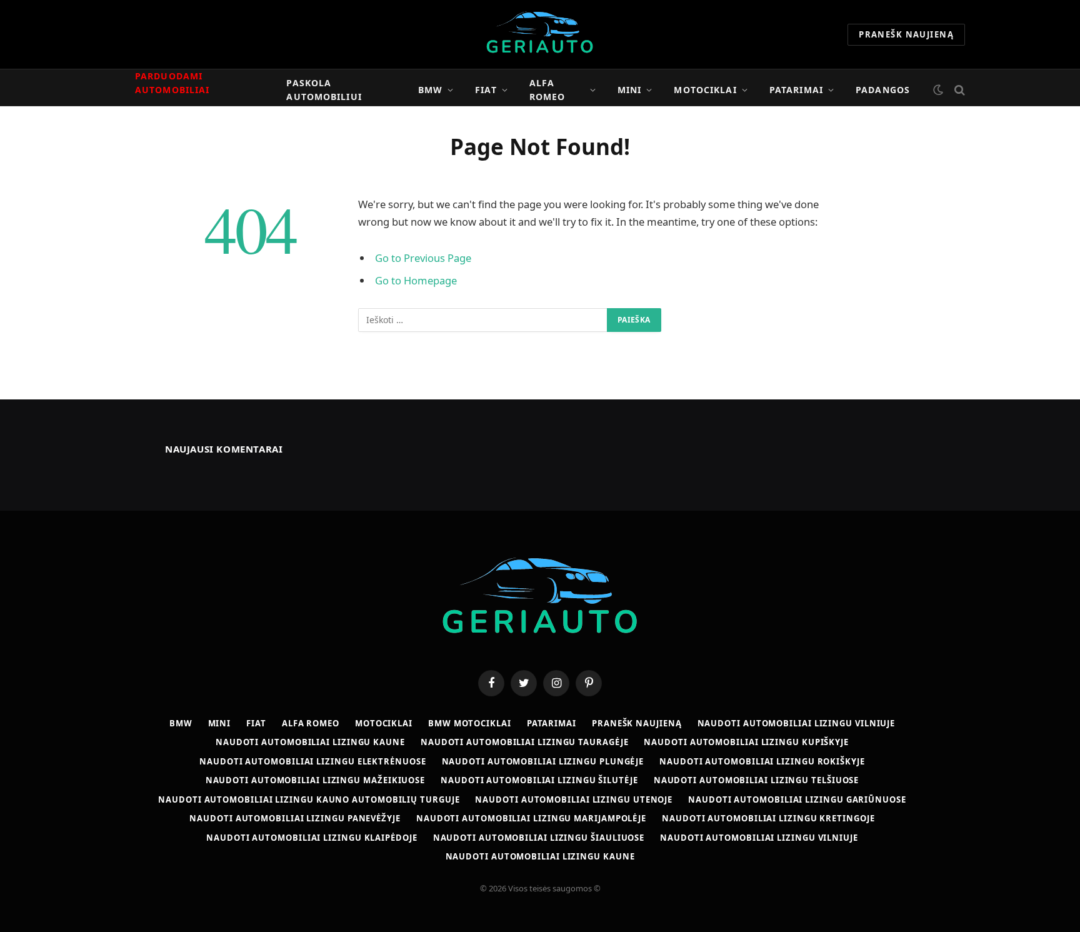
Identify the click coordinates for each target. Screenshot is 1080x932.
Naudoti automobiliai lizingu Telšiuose (756, 780)
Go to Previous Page (423, 258)
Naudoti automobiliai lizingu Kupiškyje (746, 742)
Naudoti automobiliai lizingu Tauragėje (525, 742)
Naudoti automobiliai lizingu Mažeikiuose (315, 780)
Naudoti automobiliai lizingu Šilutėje (539, 780)
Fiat (485, 90)
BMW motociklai (469, 723)
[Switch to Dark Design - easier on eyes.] (938, 90)
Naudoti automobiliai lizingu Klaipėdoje (312, 837)
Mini (629, 90)
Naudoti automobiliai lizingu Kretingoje (768, 818)
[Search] (958, 90)
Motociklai (705, 90)
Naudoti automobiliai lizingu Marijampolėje (531, 818)
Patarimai (796, 90)
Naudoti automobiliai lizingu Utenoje (573, 799)
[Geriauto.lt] (540, 34)
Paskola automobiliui (323, 90)
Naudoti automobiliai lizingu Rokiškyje (762, 761)
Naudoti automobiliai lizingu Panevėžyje (295, 818)
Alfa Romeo (547, 90)
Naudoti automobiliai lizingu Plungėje (543, 761)
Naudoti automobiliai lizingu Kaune (310, 742)
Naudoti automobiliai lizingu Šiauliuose (539, 837)
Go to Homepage (416, 280)
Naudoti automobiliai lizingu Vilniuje (797, 723)
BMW (430, 90)
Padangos (883, 90)
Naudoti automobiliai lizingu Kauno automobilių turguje (308, 799)
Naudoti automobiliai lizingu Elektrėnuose (312, 761)
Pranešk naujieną (906, 34)
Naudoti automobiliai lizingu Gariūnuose (797, 799)
